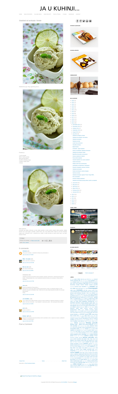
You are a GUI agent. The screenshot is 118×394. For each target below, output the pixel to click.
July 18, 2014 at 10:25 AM (28, 262)
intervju (96, 301)
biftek (84, 283)
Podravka (79, 341)
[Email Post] (42, 240)
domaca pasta (73, 293)
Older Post (64, 361)
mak (97, 315)
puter (86, 345)
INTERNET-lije (91, 301)
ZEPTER (92, 365)
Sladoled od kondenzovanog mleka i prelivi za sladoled (85, 180)
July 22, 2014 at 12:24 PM (28, 311)
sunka (85, 356)
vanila (89, 362)
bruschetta (72, 286)
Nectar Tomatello (84, 330)
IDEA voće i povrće (91, 300)
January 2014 (76, 192)
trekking (89, 361)
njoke (93, 330)
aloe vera (92, 279)
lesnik (86, 314)
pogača (83, 341)
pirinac (79, 340)
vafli (86, 362)
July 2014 (75, 133)
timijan (88, 359)
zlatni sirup (76, 366)
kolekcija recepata (88, 308)
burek (88, 286)
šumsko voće (73, 356)
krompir (78, 311)
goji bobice (79, 297)
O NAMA (65, 14)
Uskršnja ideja (81, 362)
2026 (73, 100)
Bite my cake (26, 267)
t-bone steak (92, 358)
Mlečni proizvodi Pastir (82, 325)
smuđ (93, 352)
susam (91, 356)
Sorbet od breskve (77, 161)
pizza (90, 340)
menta (93, 321)
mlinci (71, 327)
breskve (82, 284)
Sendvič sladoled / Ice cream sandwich (81, 159)
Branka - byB (26, 316)
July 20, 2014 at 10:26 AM (28, 294)
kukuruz (96, 311)
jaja (94, 302)
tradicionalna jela (77, 361)
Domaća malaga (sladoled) (79, 178)
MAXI (91, 319)
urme (76, 362)
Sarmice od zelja (76, 172)
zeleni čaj (85, 365)
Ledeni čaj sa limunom (78, 143)
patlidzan (86, 335)
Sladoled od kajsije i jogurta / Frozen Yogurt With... (83, 174)
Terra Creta (78, 359)
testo (82, 359)
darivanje (75, 291)
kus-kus (83, 312)
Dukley (90, 293)
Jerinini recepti (85, 304)
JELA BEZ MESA (38, 14)
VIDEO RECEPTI (47, 14)
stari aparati (77, 355)
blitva (87, 283)
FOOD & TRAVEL (57, 14)
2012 (73, 196)
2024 (73, 104)
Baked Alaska (76, 146)
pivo (88, 340)
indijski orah (72, 301)
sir (80, 350)
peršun (74, 339)
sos (73, 354)
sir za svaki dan (85, 350)
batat (90, 282)
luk (94, 315)
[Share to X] (48, 240)
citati (71, 290)
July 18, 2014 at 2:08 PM (28, 270)
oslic (77, 332)
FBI (73, 295)
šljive (83, 352)
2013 (73, 194)
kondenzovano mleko (75, 309)
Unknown (25, 251)
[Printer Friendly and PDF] (22, 238)
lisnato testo (76, 315)
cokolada (79, 290)
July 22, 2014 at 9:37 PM (28, 321)
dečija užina (86, 291)
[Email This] (45, 240)
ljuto (86, 315)
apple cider (82, 280)
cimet (87, 288)
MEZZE (91, 324)
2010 (73, 200)
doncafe (83, 293)
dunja (96, 293)
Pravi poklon (95, 343)
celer (77, 288)
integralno (84, 301)
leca (78, 314)
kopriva (82, 309)
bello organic (72, 283)
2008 (73, 203)
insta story (78, 301)
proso (78, 345)
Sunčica (77, 356)
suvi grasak (72, 358)
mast (75, 319)
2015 (73, 121)
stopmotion (93, 355)
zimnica (96, 365)
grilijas (71, 298)
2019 (73, 113)
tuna (74, 362)
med (79, 321)
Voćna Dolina (95, 364)
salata (84, 349)
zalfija (79, 365)
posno (86, 343)
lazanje (71, 314)
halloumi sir (86, 298)
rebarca (79, 346)
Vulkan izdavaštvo (73, 365)
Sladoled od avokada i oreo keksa (80, 137)
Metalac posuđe (92, 323)
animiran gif (77, 280)
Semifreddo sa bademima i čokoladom (81, 165)
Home (43, 361)
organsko (95, 331)
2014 (73, 123)
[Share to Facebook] (49, 240)
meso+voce (82, 323)
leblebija (76, 314)
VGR (91, 362)
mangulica (72, 318)
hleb (97, 298)
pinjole (75, 340)
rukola (71, 349)
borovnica (72, 284)
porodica (76, 343)
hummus (85, 299)
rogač (80, 347)
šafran (81, 349)
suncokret (81, 356)
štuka (96, 355)
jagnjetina (87, 302)
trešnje (71, 362)
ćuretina (93, 290)
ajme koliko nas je (79, 279)
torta (97, 359)
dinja (95, 291)
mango (96, 317)
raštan (92, 345)
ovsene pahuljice (82, 332)
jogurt (90, 304)
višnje (90, 364)
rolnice (86, 347)
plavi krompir (95, 340)
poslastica (81, 343)
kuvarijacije (88, 312)
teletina (74, 359)
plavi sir (72, 341)
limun (71, 315)
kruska (81, 311)
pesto (85, 339)
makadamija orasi (73, 317)
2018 (73, 115)
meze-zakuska (86, 324)
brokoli (86, 284)
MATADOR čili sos (80, 319)
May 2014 (75, 184)
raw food (96, 345)
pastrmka (96, 334)
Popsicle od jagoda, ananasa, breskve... (81, 167)
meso (76, 323)
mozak (96, 327)
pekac (96, 337)
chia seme (80, 288)
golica (82, 297)
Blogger (75, 382)
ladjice (91, 312)
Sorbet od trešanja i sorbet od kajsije (81, 171)
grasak (96, 297)
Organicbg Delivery (89, 331)
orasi (79, 331)
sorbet (71, 354)
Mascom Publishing (94, 318)
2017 (73, 117)
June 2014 (75, 182)
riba (71, 347)
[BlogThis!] (46, 240)
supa (88, 356)
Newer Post (21, 361)
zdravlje (82, 365)
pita (85, 340)
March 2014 (75, 188)
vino (83, 364)
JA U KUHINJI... (26, 298)
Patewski (75, 335)
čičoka (84, 288)
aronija (89, 280)
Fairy (87, 294)
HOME (20, 14)
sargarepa (72, 350)
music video (82, 328)
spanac (76, 354)
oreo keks (83, 331)
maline (82, 317)
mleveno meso (94, 325)
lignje (93, 314)
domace (79, 293)
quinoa (89, 345)
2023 (73, 106)
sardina (96, 349)
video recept (77, 364)
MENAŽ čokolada (88, 321)
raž (71, 346)
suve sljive (95, 356)
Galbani (96, 295)
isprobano (78, 302)
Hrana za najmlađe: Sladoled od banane (81, 150)
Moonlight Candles (81, 327)
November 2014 (76, 126)
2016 (73, 119)
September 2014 (76, 130)
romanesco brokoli (91, 347)
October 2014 (76, 128)
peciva (85, 337)
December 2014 (76, 124)
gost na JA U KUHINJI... (89, 297)
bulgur (80, 286)
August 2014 (75, 132)
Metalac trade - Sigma (76, 324)
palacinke (95, 332)
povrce (90, 343)
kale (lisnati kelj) (82, 305)
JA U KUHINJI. (64, 382)
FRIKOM (92, 295)
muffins (77, 328)
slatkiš (77, 352)
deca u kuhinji (81, 291)
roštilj (97, 347)
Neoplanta (89, 330)
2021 (73, 109)
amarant (96, 279)
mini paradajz (73, 325)
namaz (93, 328)
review (96, 346)
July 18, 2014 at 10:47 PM (28, 281)
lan (93, 312)
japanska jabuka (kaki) (77, 304)
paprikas (79, 334)
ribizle (74, 347)
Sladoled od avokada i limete (79, 152)
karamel (90, 305)
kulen (71, 312)
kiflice (86, 307)
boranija (96, 283)
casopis (92, 286)
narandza (78, 330)
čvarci (96, 290)
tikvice (85, 359)
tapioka (96, 358)
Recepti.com (84, 346)
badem (75, 282)
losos (88, 315)
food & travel (87, 295)
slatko (81, 352)
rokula (83, 347)
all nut (88, 279)
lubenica (92, 315)
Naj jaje (90, 328)
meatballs (75, 321)
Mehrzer (82, 321)
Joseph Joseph (94, 304)
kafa (71, 305)
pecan (76, 337)
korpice (86, 309)
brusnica (76, 286)
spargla (80, 354)
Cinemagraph (93, 288)
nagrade (86, 328)
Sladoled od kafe (76, 141)
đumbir (93, 293)
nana (96, 328)
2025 (73, 102)
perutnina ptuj (80, 339)
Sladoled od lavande (77, 169)
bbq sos (93, 282)
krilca (76, 311)
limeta (24, 242)
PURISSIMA (82, 345)
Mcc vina (93, 319)
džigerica (72, 294)
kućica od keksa (87, 311)
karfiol (93, 305)
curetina (89, 290)
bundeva (84, 286)
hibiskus (93, 298)
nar (75, 330)
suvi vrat (82, 358)
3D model (72, 279)
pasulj (71, 335)
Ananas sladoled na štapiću (79, 156)
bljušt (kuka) (91, 283)
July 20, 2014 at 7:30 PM (28, 303)
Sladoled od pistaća (77, 139)
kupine (74, 312)
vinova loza (86, 364)
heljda (90, 298)
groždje (76, 298)
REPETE (92, 346)
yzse (24, 285)
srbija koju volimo (88, 354)
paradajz (84, 334)
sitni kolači (92, 350)
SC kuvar (78, 350)
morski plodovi (88, 327)
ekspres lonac (80, 294)
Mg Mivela (96, 324)
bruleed (91, 284)
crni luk (85, 290)
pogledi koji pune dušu (91, 341)
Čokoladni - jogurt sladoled (78, 148)
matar (85, 319)
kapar (87, 305)
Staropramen (87, 355)
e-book (75, 294)
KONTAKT (78, 14)
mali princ (79, 317)
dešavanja (92, 291)
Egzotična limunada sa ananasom (80, 154)
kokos (96, 307)
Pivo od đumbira (76, 176)
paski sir (88, 334)
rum (74, 349)
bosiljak (78, 284)
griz (73, 298)
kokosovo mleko (74, 308)
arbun (86, 280)
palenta (72, 334)
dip (97, 291)
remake (88, 346)
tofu (91, 359)
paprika (76, 334)
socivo (96, 352)
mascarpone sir (86, 318)
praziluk (72, 345)
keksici (74, 307)
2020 (73, 111)
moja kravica (74, 327)
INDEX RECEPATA (28, 14)
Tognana (93, 359)
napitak (72, 330)
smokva (86, 352)
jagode (90, 302)
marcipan (80, 318)
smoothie (90, 352)
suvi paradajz (78, 358)
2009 (73, 202)
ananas (72, 280)
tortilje (71, 361)
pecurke (91, 337)
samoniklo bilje (90, 349)
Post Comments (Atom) (30, 363)
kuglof (92, 311)
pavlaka (91, 335)
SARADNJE (71, 14)
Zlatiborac (72, 366)
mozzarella (73, 328)
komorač (96, 308)
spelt (83, 354)
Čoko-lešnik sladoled (77, 158)
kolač (81, 308)
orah (76, 331)
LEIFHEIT (82, 314)
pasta (91, 334)
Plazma (75, 341)
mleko (88, 325)
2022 (73, 108)
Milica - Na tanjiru (27, 259)
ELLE (84, 294)
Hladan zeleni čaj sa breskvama (80, 163)
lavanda (96, 312)
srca (93, 354)
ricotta (77, 347)
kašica (96, 305)
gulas (79, 298)
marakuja (76, 318)
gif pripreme (73, 297)
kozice (96, 309)
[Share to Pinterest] (51, 240)
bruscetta (96, 284)
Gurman (82, 298)
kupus (76, 312)
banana (86, 282)
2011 (73, 198)
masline (72, 319)
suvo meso (87, 358)
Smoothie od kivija (77, 144)
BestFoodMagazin (79, 283)
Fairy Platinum (91, 294)
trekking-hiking (94, 361)
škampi (96, 350)
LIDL (90, 314)
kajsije (77, 305)
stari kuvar (82, 355)
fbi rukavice (76, 295)
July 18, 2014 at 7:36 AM (28, 254)
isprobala (72, 302)
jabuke (82, 302)
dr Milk (87, 293)
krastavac (72, 311)
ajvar (85, 279)
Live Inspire (81, 315)
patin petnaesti (81, 335)
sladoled (27, 242)
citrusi (74, 290)
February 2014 (76, 190)
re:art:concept (74, 346)
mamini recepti (87, 317)
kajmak (74, 305)
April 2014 (75, 186)
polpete (72, 343)
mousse (93, 327)
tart (71, 359)
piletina (72, 340)
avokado (92, 280)
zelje (89, 365)
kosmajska (91, 309)
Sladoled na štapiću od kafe (79, 135)
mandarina (92, 317)
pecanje (80, 337)
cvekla (71, 291)
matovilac (88, 319)
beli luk (96, 282)
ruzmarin (77, 349)
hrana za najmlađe (78, 300)
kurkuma (80, 312)
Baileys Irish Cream (81, 282)
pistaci (82, 340)
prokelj (75, 345)
